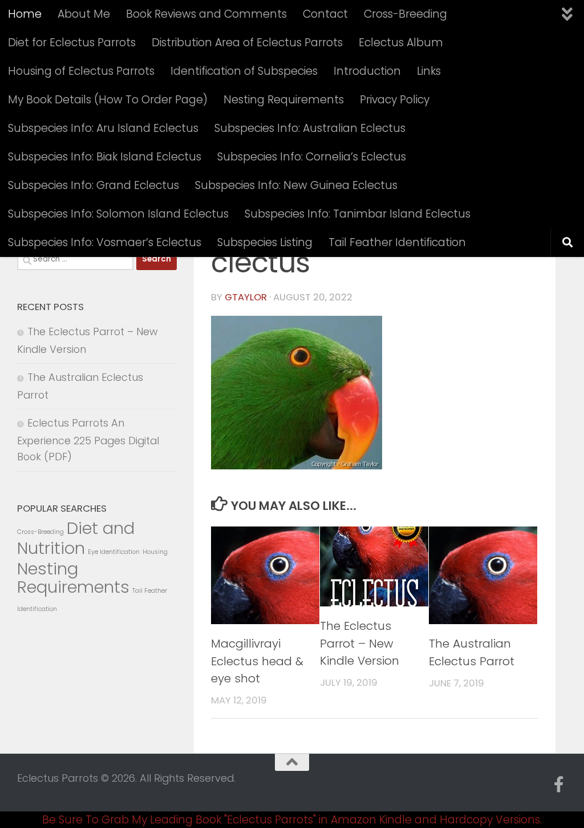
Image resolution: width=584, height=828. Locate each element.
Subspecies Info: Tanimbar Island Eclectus (358, 214)
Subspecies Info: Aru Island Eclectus (103, 128)
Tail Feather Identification (397, 242)
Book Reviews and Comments (206, 14)
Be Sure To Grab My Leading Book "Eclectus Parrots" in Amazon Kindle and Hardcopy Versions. (292, 819)
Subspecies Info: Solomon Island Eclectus (118, 214)
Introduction (367, 71)
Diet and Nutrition (76, 538)
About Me (84, 14)
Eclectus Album (401, 42)
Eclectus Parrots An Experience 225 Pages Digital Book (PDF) (88, 440)
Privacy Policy (394, 99)
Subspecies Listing (265, 242)
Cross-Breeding (405, 14)
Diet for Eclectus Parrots (72, 42)
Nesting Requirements (284, 99)
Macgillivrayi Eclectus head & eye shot (257, 661)
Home (25, 14)
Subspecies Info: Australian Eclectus (309, 128)
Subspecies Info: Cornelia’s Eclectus (311, 156)
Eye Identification (114, 552)
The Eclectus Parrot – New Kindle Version (359, 643)
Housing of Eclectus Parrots (81, 71)
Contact (325, 14)
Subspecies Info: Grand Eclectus (93, 185)
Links (429, 71)
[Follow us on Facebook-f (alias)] (559, 785)
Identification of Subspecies (244, 71)
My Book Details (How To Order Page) (108, 99)
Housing (155, 552)
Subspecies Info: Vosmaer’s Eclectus (104, 242)
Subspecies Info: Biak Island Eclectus (104, 156)
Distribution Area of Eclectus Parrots (247, 42)
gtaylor (246, 297)
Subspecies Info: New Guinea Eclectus (296, 185)
